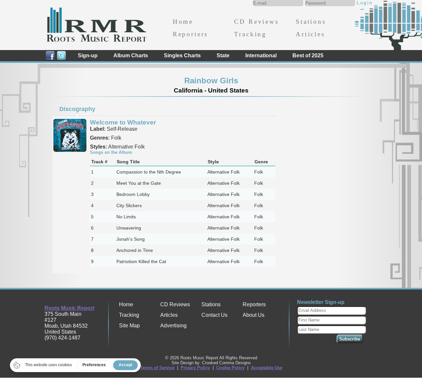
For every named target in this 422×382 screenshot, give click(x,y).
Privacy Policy (195, 367)
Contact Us (214, 315)
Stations (311, 21)
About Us (253, 315)
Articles (310, 34)
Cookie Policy (230, 367)
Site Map (129, 325)
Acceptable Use (266, 367)
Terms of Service (157, 367)
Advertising (173, 325)
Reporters (190, 34)
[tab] (77, 109)
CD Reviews (256, 21)
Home (183, 21)
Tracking (250, 34)
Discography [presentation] (77, 109)
